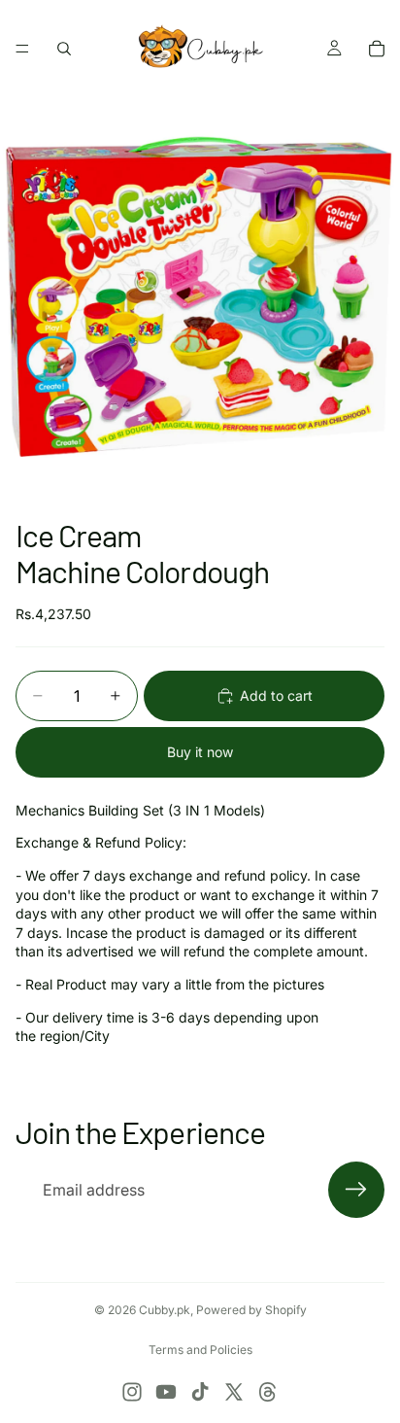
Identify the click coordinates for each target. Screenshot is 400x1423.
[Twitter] (234, 1392)
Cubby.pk (164, 1309)
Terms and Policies (200, 1349)
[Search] (64, 48)
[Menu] (22, 48)
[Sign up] (356, 1190)
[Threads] (268, 1392)
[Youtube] (166, 1392)
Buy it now (200, 752)
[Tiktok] (200, 1392)
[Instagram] (132, 1392)
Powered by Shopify (251, 1309)
